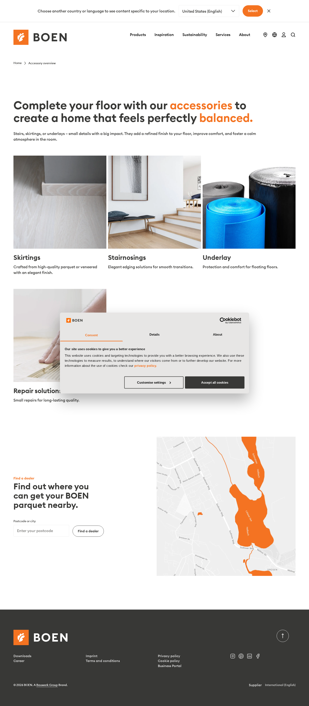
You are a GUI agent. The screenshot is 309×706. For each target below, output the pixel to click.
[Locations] (265, 34)
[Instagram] (234, 657)
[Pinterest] (243, 657)
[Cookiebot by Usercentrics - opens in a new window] (226, 320)
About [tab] (217, 334)
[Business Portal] (283, 34)
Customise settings (151, 382)
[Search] (293, 34)
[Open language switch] (274, 34)
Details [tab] (154, 334)
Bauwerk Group (47, 685)
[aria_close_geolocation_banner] (268, 10)
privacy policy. (145, 365)
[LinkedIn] (251, 657)
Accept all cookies (214, 382)
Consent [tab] (91, 335)
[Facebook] (259, 657)
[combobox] (209, 11)
